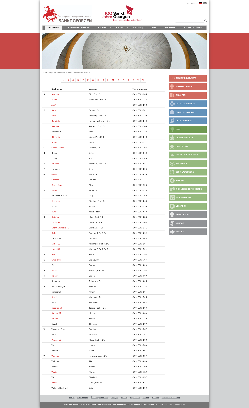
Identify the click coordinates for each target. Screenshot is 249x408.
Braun (54, 142)
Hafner (54, 190)
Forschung (137, 28)
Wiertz (54, 382)
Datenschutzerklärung (171, 397)
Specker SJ (56, 308)
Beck (53, 110)
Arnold (54, 99)
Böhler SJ (55, 137)
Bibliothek (170, 28)
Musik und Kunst (184, 121)
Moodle (124, 397)
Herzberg (55, 201)
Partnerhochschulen (187, 155)
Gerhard (55, 180)
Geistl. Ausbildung (185, 112)
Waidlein (55, 372)
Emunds (55, 164)
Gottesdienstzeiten (185, 104)
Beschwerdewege (185, 172)
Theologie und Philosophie (189, 189)
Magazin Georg (183, 198)
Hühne (54, 212)
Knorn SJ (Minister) (60, 228)
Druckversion (192, 3)
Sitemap (155, 397)
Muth (53, 254)
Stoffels (54, 318)
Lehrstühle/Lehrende (78, 28)
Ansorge (55, 94)
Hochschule (53, 28)
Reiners (55, 276)
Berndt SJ (55, 121)
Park (178, 129)
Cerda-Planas (57, 147)
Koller (54, 233)
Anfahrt (180, 232)
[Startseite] (67, 14)
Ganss (54, 174)
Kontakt (180, 223)
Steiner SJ (56, 313)
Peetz (54, 270)
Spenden (180, 181)
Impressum (135, 397)
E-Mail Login (82, 397)
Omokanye (56, 260)
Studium (119, 28)
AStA (154, 28)
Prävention (181, 164)
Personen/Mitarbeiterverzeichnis (77, 73)
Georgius (114, 397)
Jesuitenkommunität (186, 78)
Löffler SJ (55, 244)
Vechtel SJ (56, 340)
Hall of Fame (182, 146)
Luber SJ (55, 249)
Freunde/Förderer (192, 28)
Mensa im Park (183, 215)
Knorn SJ (55, 222)
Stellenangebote (184, 138)
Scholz (54, 297)
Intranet (146, 397)
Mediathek (181, 206)
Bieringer (55, 126)
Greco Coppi (57, 185)
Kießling (55, 217)
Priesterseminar (184, 87)
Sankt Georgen (48, 73)
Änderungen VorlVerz (99, 397)
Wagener (55, 356)
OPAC (71, 397)
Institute (102, 28)
